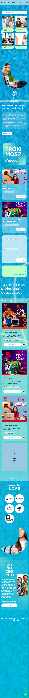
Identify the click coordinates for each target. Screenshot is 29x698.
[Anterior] (2, 32)
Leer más (9, 605)
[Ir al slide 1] (13, 58)
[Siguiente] (27, 32)
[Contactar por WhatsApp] (26, 695)
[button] (9, 498)
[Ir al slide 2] (14, 58)
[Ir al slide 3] (16, 58)
